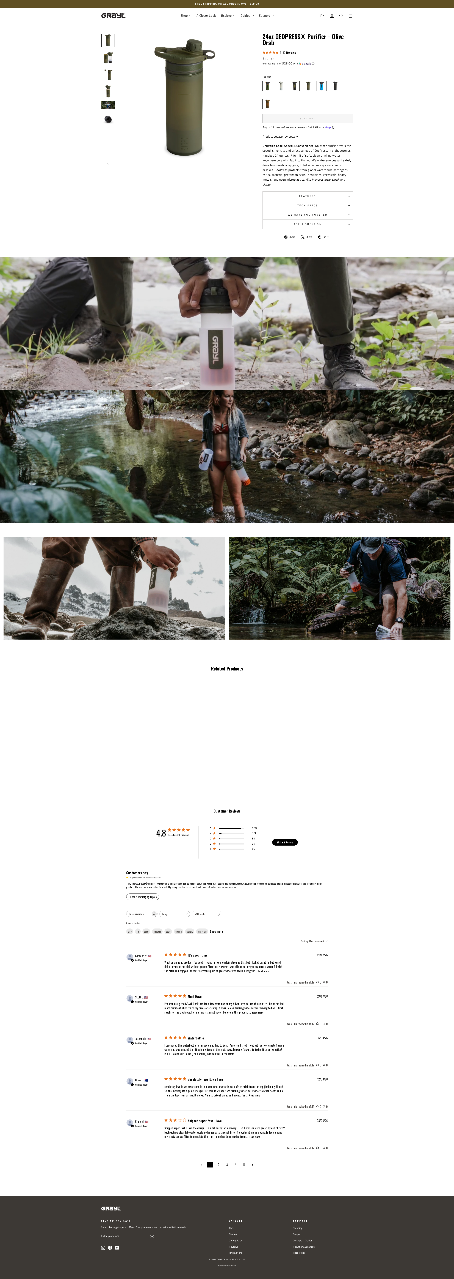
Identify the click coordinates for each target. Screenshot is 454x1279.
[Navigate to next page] (252, 1164)
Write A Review (285, 842)
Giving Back (235, 1240)
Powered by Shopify (227, 1265)
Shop (185, 15)
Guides (245, 15)
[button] (307, 63)
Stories (233, 1234)
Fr (322, 16)
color (146, 931)
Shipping (298, 1228)
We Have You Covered (308, 214)
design (178, 931)
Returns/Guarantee (304, 1247)
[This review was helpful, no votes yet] (317, 982)
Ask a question (308, 224)
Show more (216, 931)
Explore (226, 15)
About (232, 1228)
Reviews (234, 1247)
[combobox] (174, 914)
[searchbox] (138, 914)
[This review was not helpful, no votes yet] (324, 982)
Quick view (131, 735)
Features (307, 196)
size (130, 931)
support (157, 931)
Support (265, 15)
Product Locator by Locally (280, 136)
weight (190, 931)
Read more (263, 971)
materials (202, 931)
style (168, 931)
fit (138, 931)
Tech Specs (307, 205)
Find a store (235, 1253)
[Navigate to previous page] (201, 1164)
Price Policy (299, 1253)
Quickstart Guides (303, 1240)
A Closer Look (206, 15)
